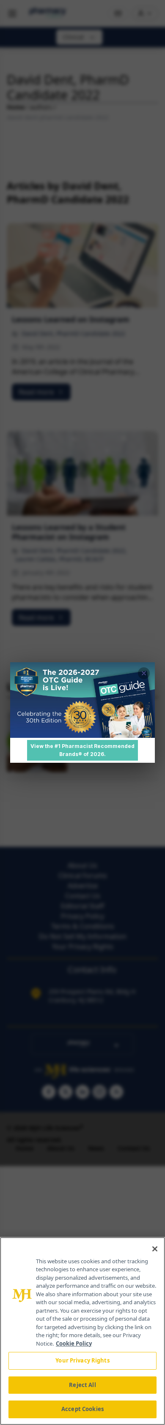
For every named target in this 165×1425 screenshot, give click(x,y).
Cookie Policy (74, 1343)
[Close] (155, 1249)
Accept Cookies (82, 1409)
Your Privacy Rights (82, 1360)
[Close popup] (144, 673)
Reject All (82, 1385)
